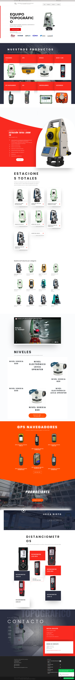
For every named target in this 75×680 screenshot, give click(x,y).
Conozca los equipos (15, 29)
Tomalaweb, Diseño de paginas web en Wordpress (27, 678)
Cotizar (19, 159)
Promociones (37, 500)
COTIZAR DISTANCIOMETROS (37, 579)
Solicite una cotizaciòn (37, 415)
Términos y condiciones (18, 32)
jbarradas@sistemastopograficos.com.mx (55, 650)
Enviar (35, 645)
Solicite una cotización (23, 206)
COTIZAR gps (37, 472)
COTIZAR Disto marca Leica (55, 520)
